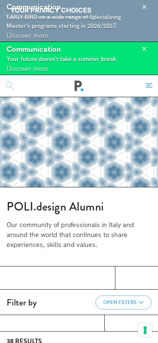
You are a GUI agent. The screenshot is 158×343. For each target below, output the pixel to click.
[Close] (144, 7)
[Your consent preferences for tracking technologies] (145, 330)
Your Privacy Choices (50, 10)
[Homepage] (79, 85)
